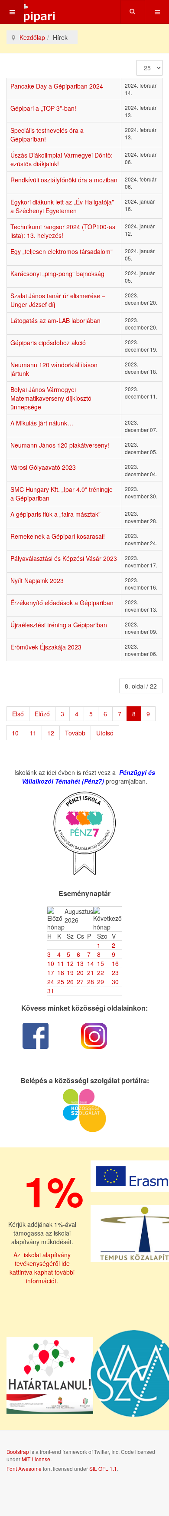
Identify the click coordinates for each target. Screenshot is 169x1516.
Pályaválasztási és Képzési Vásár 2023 (63, 558)
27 (80, 981)
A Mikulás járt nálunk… (41, 423)
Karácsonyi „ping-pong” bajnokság (57, 273)
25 (60, 981)
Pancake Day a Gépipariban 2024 (56, 86)
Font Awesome (24, 1468)
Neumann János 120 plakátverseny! (59, 445)
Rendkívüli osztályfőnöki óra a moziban (63, 179)
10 (15, 732)
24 (50, 981)
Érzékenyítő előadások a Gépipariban (62, 602)
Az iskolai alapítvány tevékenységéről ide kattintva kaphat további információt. (42, 1267)
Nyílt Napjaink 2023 (37, 580)
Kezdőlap (32, 37)
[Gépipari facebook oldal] (35, 1036)
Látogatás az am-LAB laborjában (55, 320)
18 (60, 972)
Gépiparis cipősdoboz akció (48, 342)
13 (80, 963)
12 (50, 732)
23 (115, 972)
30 (115, 981)
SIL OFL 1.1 (103, 1468)
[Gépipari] (28, 12)
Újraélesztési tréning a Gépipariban (58, 624)
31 (50, 990)
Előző (42, 713)
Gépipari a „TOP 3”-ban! (43, 108)
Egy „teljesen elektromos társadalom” (61, 251)
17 (50, 972)
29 (100, 981)
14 (90, 963)
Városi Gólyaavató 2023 (43, 467)
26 (70, 981)
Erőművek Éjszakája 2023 (45, 647)
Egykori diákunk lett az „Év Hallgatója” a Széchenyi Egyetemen (62, 206)
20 (80, 972)
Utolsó (105, 732)
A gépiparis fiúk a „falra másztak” (55, 514)
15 (100, 963)
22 (100, 972)
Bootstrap (17, 1451)
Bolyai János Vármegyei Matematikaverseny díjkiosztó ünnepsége (50, 398)
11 (32, 732)
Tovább (75, 732)
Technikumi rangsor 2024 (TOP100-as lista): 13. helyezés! (62, 231)
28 (90, 981)
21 (90, 972)
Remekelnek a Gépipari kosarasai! (57, 536)
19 (70, 972)
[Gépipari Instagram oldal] (94, 1036)
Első (18, 713)
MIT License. (37, 1459)
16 (115, 963)
